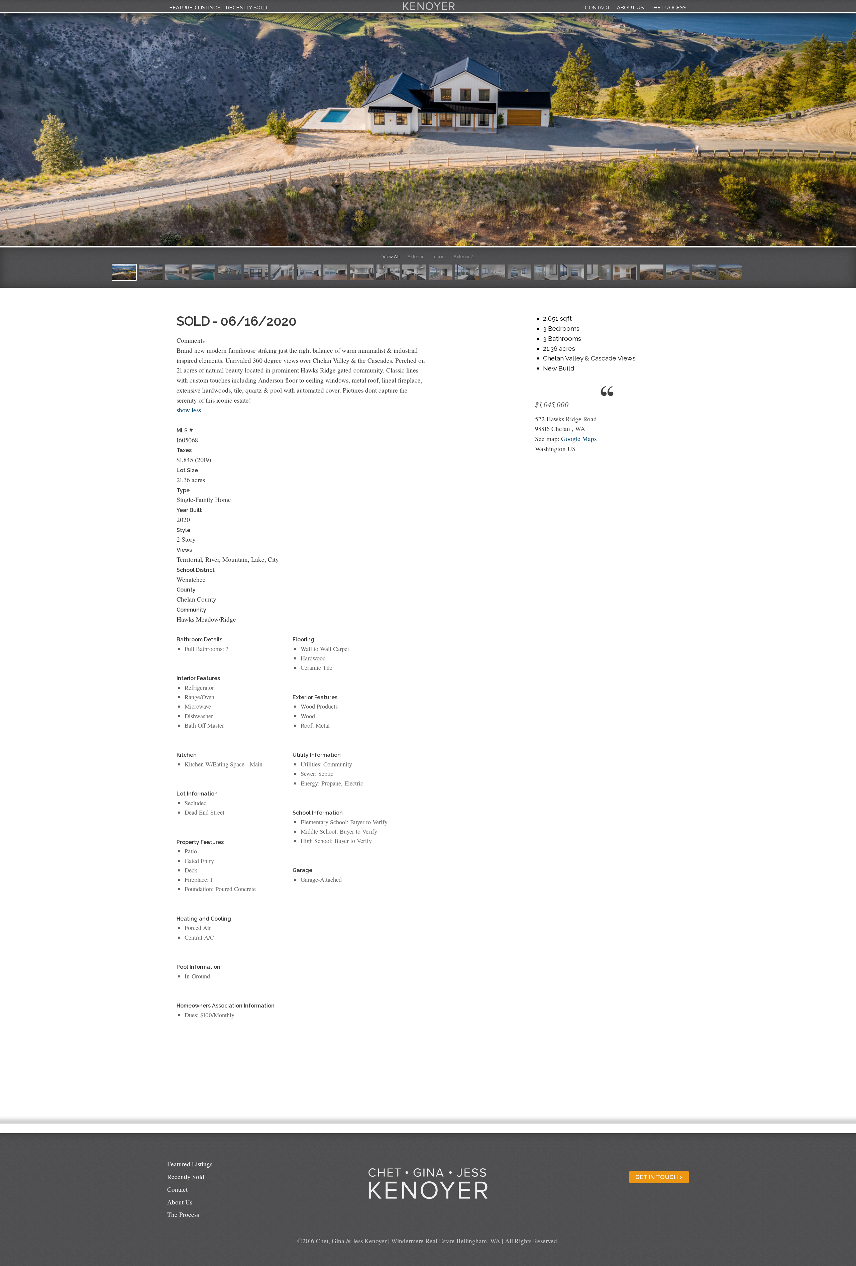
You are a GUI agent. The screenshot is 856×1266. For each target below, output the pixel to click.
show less (189, 410)
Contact (597, 8)
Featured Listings (195, 8)
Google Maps (579, 438)
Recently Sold (247, 8)
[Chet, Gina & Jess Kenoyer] (429, 10)
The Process (668, 8)
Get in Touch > (658, 1177)
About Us (630, 8)
